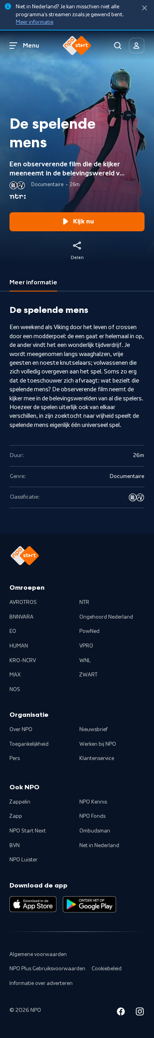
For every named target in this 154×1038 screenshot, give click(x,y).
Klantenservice (96, 758)
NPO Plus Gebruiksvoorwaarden (47, 968)
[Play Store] (89, 904)
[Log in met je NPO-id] (136, 45)
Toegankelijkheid (29, 744)
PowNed (89, 631)
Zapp (15, 816)
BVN (14, 845)
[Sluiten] (144, 8)
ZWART (88, 675)
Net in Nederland (99, 845)
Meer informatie (34, 22)
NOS (14, 689)
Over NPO (20, 729)
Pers (14, 758)
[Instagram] (140, 1013)
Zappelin (19, 802)
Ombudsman (94, 831)
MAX (15, 675)
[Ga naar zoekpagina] (117, 45)
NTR (84, 602)
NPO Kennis (93, 802)
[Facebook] (121, 1013)
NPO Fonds (92, 816)
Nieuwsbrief (93, 729)
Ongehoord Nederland (106, 617)
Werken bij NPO (97, 744)
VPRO (86, 646)
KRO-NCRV (22, 660)
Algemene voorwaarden (38, 954)
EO (12, 631)
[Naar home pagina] (77, 45)
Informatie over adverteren (41, 983)
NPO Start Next (27, 831)
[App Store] (32, 904)
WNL (85, 660)
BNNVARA (21, 617)
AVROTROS (23, 602)
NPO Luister (23, 860)
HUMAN (18, 646)
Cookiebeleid (107, 968)
